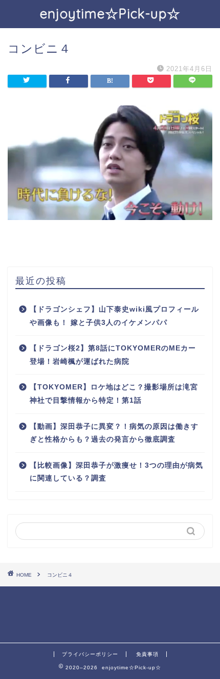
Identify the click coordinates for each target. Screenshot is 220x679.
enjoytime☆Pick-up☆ (110, 13)
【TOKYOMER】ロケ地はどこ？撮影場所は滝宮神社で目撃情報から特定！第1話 (114, 393)
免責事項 (147, 654)
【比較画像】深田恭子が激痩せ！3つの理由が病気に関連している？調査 (116, 472)
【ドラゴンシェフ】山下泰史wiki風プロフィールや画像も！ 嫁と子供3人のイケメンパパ (114, 315)
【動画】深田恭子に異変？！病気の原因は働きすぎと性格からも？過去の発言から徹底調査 (114, 433)
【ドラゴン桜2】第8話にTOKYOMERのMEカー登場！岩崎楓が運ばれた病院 (113, 354)
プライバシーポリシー (90, 654)
